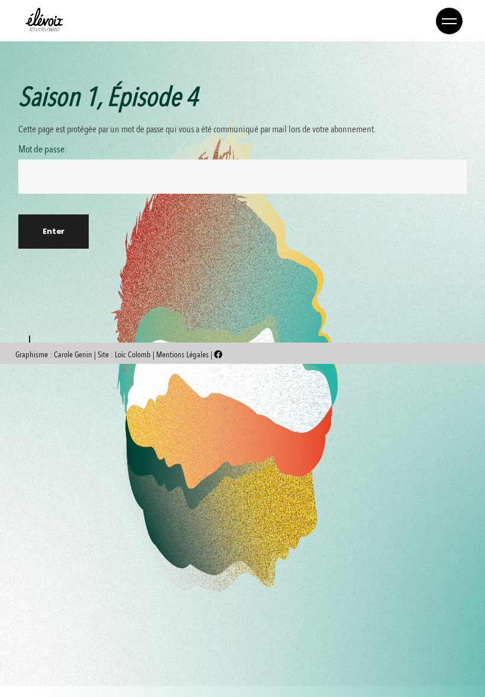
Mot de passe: (42, 150)
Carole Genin (73, 354)
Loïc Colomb (133, 354)
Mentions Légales (183, 354)
